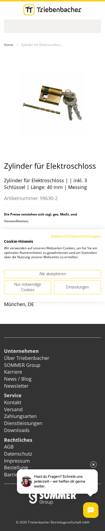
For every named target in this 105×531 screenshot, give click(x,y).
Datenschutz (18, 453)
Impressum (17, 460)
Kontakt (12, 402)
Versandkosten (16, 221)
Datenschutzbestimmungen (76, 236)
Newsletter (16, 386)
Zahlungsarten (20, 416)
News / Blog (18, 379)
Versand (13, 409)
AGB (9, 446)
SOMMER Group (22, 365)
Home (8, 44)
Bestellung (16, 467)
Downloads (17, 430)
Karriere (13, 372)
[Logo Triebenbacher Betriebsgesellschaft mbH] (52, 9)
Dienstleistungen (23, 423)
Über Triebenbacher (26, 358)
